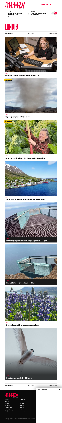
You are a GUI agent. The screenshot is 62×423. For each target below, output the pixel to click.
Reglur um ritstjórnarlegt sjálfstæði (9, 410)
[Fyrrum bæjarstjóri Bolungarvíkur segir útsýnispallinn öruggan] (31, 222)
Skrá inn (7, 405)
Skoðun (22, 407)
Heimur (22, 403)
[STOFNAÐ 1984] (15, 4)
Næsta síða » (53, 33)
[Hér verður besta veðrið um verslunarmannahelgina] (31, 306)
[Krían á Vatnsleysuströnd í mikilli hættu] (31, 354)
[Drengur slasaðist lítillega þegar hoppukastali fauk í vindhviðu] (31, 180)
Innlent (22, 402)
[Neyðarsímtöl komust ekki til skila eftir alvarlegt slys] (31, 57)
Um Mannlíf (8, 407)
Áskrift (7, 402)
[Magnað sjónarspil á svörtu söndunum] (31, 98)
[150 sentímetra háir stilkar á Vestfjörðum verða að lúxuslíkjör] (31, 139)
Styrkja (7, 403)
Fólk (21, 409)
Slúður (22, 405)
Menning (22, 411)
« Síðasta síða (9, 33)
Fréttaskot (44, 4)
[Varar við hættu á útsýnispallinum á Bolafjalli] (31, 264)
